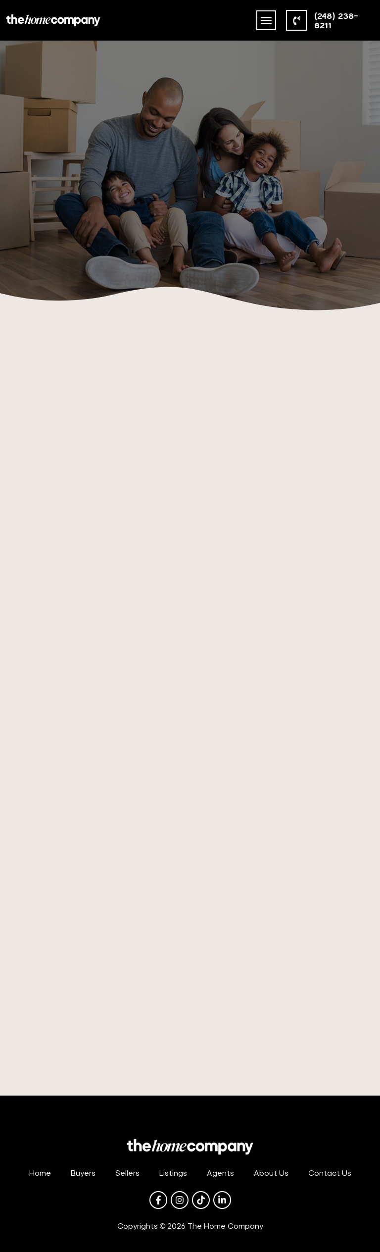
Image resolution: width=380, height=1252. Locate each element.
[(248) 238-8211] (296, 20)
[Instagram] (180, 1200)
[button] (266, 20)
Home (40, 1173)
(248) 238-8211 (336, 20)
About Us (271, 1173)
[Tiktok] (201, 1200)
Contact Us (329, 1173)
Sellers (127, 1173)
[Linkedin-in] (222, 1200)
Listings (173, 1173)
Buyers (83, 1173)
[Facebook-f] (158, 1200)
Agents (220, 1173)
